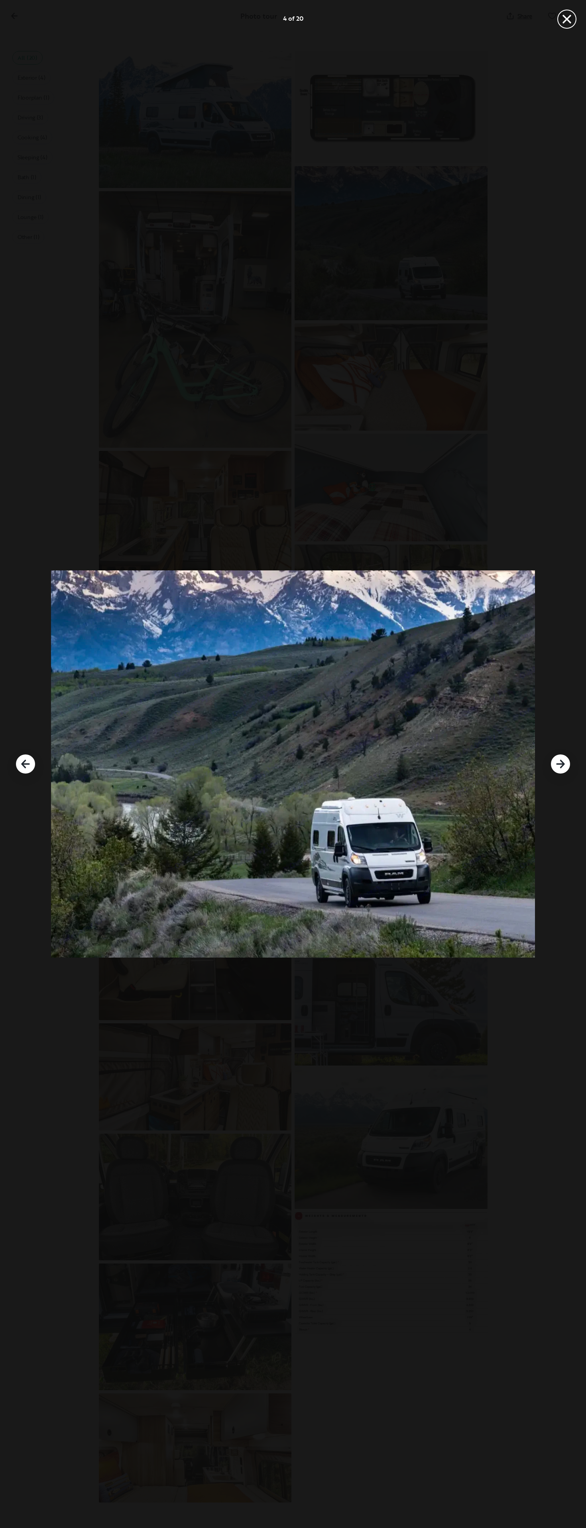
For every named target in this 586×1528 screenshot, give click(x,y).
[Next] (560, 764)
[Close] (566, 19)
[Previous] (25, 764)
